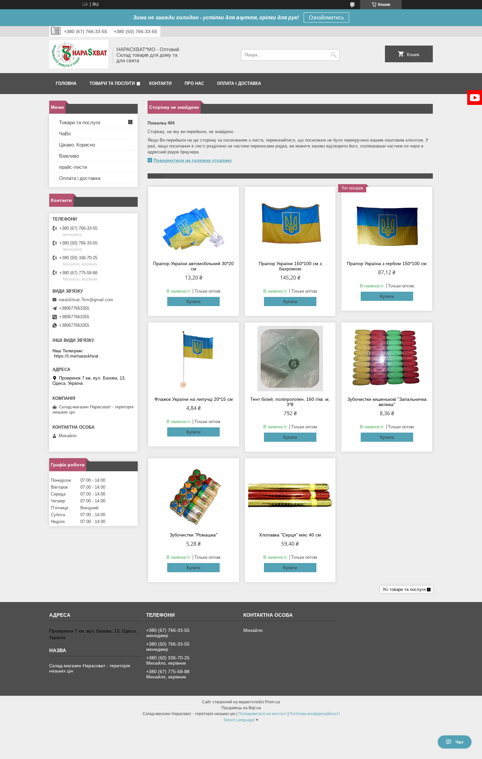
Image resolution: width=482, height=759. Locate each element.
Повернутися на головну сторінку (192, 160)
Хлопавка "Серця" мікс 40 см (290, 534)
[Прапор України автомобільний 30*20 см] (193, 223)
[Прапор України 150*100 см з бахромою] (290, 223)
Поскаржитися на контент (262, 713)
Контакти (160, 83)
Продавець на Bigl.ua (241, 708)
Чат (459, 742)
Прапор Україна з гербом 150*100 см (387, 263)
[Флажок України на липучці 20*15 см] (193, 358)
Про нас (194, 83)
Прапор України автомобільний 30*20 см (193, 266)
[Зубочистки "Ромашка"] (193, 494)
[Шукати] (333, 55)
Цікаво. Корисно (77, 144)
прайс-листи (73, 167)
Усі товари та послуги (404, 589)
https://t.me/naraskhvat (76, 356)
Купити (193, 301)
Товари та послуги (112, 83)
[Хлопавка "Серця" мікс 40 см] (290, 494)
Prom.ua (272, 702)
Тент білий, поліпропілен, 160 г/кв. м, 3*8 (290, 402)
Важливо (69, 156)
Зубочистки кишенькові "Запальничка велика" (387, 402)
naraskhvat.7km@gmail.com (86, 299)
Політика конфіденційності (315, 713)
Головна (66, 83)
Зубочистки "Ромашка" (193, 534)
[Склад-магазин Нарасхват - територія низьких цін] (78, 55)
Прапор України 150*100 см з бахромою (290, 266)
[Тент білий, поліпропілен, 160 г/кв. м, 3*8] (290, 358)
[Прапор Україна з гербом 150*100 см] (387, 223)
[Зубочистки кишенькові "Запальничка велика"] (387, 358)
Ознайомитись (326, 17)
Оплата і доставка (239, 83)
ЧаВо (65, 133)
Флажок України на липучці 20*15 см (193, 399)
